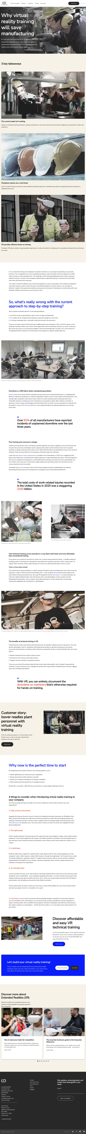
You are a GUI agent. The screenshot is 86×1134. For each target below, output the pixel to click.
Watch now (59, 944)
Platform (23, 3)
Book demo (73, 3)
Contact (32, 1080)
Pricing (37, 3)
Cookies (3, 1131)
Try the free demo (62, 968)
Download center (34, 1082)
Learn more (7, 1050)
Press (31, 1086)
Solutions (30, 3)
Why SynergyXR (15, 3)
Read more (7, 744)
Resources (43, 3)
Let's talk (74, 968)
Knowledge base (34, 1084)
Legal (7, 1131)
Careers (32, 1088)
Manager (32, 1089)
